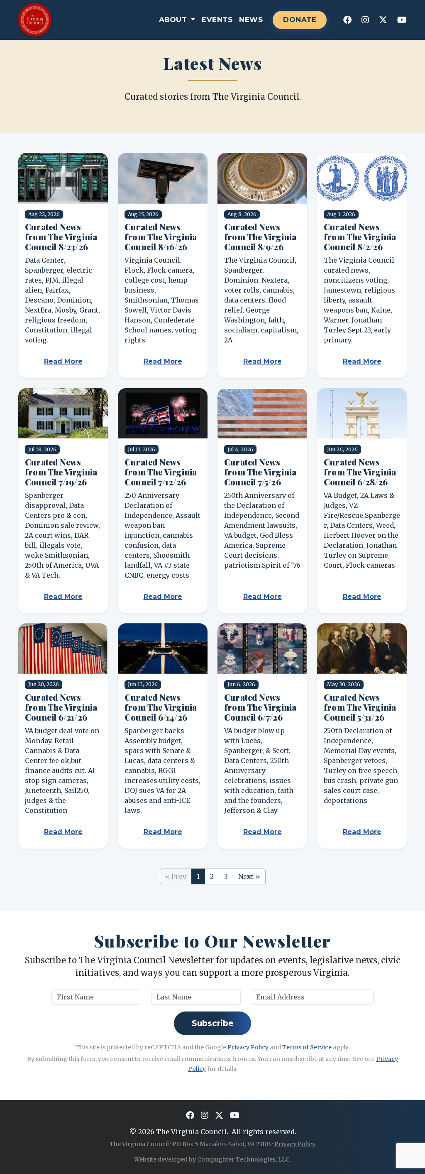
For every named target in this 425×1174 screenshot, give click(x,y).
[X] (383, 20)
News (251, 19)
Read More (63, 361)
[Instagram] (365, 20)
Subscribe (213, 1023)
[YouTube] (402, 20)
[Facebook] (347, 20)
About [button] (174, 19)
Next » (249, 876)
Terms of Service (307, 1047)
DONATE (299, 19)
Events (217, 19)
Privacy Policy (248, 1047)
